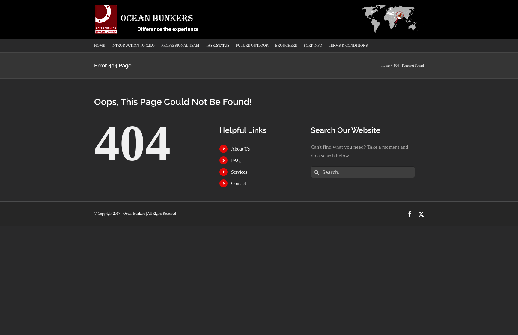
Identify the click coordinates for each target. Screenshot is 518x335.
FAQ (236, 160)
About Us (240, 148)
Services (239, 172)
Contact (238, 183)
